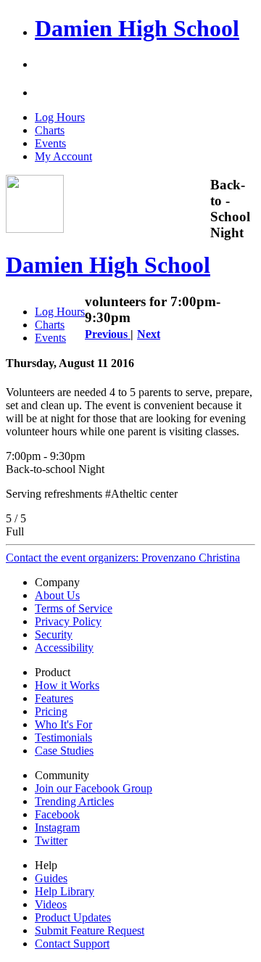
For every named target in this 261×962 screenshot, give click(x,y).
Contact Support (72, 943)
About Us (57, 595)
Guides (51, 878)
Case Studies (64, 750)
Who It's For (63, 724)
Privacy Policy (68, 621)
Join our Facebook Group (93, 788)
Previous (107, 334)
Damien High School (137, 28)
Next (148, 334)
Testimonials (63, 737)
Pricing (51, 711)
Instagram (57, 827)
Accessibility (64, 647)
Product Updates (73, 917)
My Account (63, 156)
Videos (51, 904)
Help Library (64, 891)
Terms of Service (73, 608)
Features (54, 698)
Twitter (51, 840)
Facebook (57, 814)
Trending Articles (74, 801)
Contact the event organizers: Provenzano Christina (123, 557)
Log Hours (60, 117)
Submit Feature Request (89, 930)
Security (53, 634)
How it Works (67, 685)
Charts (50, 130)
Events (50, 143)
